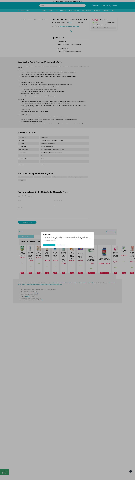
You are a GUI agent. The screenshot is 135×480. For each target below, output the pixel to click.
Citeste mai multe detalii (49, 240)
